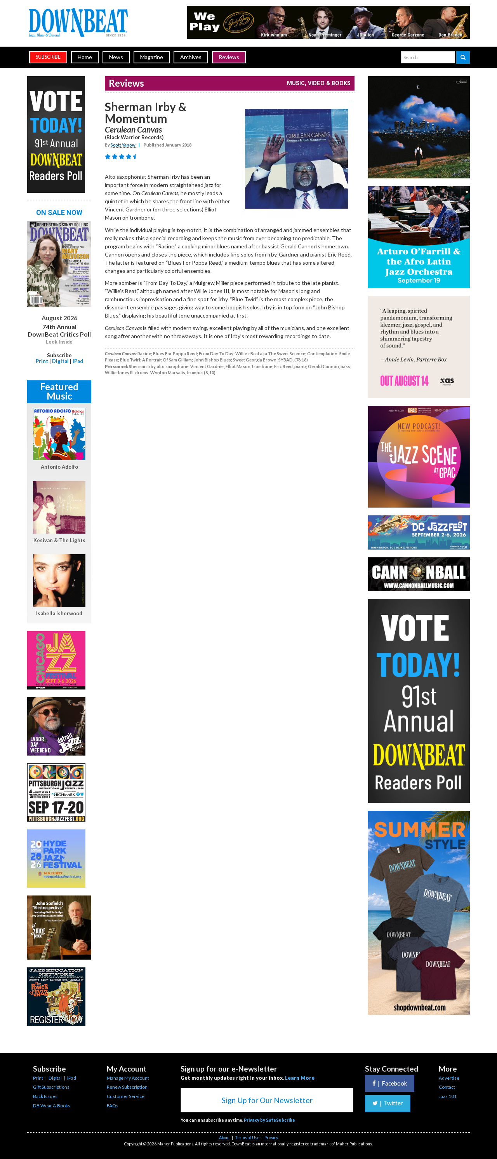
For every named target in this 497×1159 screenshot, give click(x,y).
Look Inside (59, 342)
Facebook (392, 1083)
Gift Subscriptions (51, 1087)
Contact (447, 1087)
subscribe (48, 57)
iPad (78, 361)
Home (85, 57)
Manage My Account (128, 1078)
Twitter (391, 1103)
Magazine (151, 57)
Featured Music (59, 391)
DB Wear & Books (51, 1105)
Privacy (271, 1137)
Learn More (300, 1078)
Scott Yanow (123, 144)
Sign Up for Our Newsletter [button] (267, 1100)
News (116, 57)
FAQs (112, 1105)
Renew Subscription (127, 1087)
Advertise (449, 1078)
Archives (191, 57)
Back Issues (45, 1096)
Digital (60, 361)
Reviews (229, 57)
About (224, 1137)
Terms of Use (247, 1137)
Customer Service (125, 1096)
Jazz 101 (448, 1096)
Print (42, 361)
